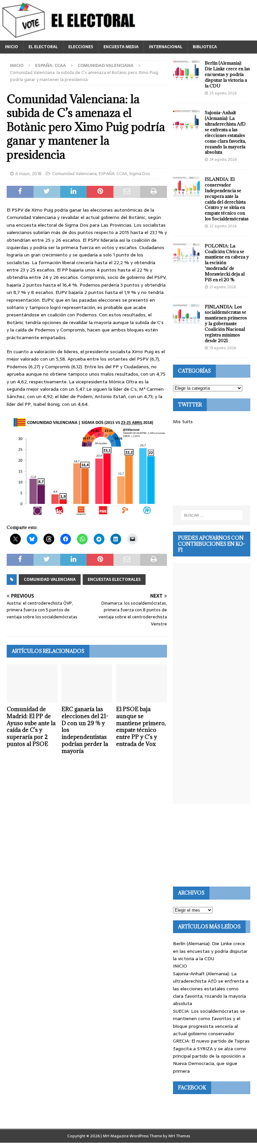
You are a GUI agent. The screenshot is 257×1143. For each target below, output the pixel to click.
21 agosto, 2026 (222, 287)
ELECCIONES (80, 47)
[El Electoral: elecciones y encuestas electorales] (70, 37)
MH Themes (179, 1136)
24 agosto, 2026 (223, 159)
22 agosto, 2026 (223, 226)
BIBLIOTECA (205, 47)
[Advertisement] (211, 465)
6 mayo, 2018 (28, 173)
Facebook (192, 1087)
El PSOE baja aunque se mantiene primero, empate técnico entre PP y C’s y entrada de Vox (141, 726)
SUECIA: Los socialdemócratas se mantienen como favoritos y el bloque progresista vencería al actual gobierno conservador (209, 1022)
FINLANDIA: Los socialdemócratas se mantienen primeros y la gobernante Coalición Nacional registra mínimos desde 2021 (226, 324)
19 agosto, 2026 (222, 348)
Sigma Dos (139, 173)
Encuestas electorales (114, 579)
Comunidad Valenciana (74, 173)
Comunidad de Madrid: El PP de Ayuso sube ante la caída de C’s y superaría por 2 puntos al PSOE (31, 726)
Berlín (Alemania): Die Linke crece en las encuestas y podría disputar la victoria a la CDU (227, 74)
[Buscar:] (211, 515)
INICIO (11, 47)
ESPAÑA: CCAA (50, 65)
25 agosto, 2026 (223, 93)
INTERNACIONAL (165, 47)
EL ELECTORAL (43, 47)
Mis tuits (183, 421)
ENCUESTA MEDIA (121, 47)
